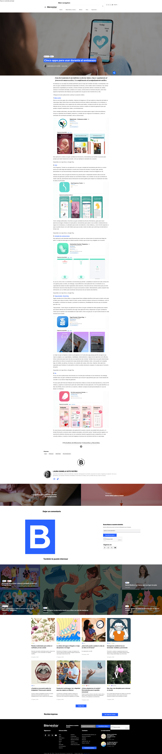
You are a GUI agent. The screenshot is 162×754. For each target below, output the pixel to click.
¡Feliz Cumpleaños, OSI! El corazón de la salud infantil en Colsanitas (17, 609)
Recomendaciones (67, 453)
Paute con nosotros (75, 737)
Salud (60, 9)
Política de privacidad (75, 744)
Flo (55, 373)
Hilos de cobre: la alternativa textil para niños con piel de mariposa (65, 610)
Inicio (60, 734)
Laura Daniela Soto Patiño (53, 66)
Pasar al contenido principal (7, 1)
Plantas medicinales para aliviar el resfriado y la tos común (112, 736)
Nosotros (61, 747)
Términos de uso (74, 742)
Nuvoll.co (87, 753)
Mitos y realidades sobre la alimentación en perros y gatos (142, 609)
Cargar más (81, 706)
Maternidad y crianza (70, 9)
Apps (45, 453)
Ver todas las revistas (110, 714)
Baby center (57, 98)
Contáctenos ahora (89, 748)
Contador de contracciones (62, 236)
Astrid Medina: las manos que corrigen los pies (141, 585)
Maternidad (58, 453)
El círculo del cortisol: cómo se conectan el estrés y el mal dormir (19, 584)
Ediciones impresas (75, 739)
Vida (87, 9)
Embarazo (51, 453)
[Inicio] (51, 7)
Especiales (94, 9)
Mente (80, 9)
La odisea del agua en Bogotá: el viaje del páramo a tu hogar (112, 743)
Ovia (55, 165)
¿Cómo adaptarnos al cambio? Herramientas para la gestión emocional (91, 690)
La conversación (62, 746)
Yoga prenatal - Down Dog (61, 296)
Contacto (73, 741)
